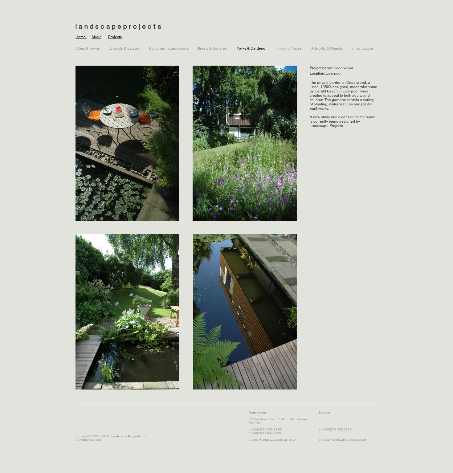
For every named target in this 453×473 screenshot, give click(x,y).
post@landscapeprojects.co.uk (274, 439)
